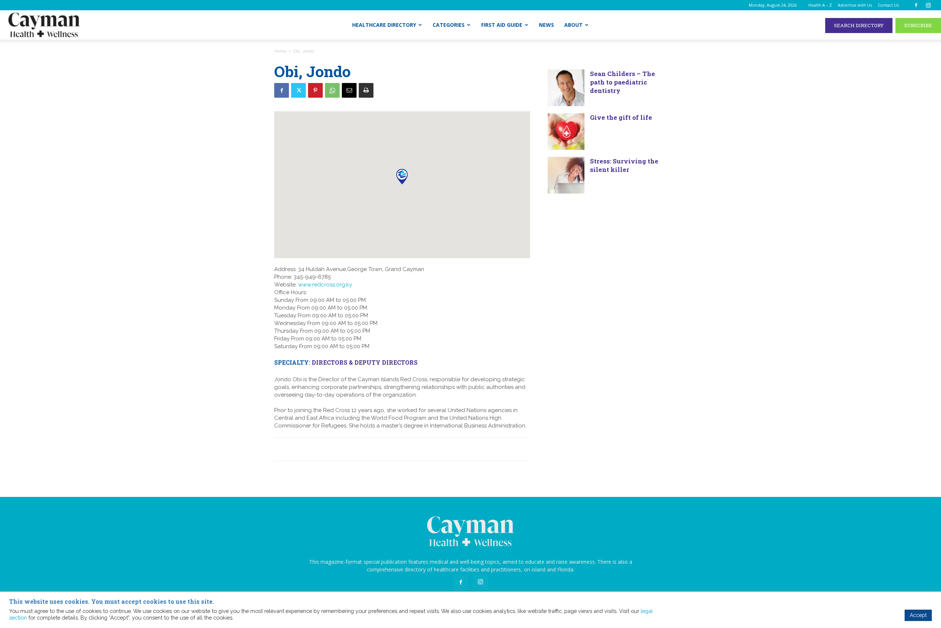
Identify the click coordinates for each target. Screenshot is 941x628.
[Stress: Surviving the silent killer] (566, 175)
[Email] (349, 90)
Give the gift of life (621, 117)
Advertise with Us (855, 5)
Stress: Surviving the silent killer (624, 165)
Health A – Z (820, 5)
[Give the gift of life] (566, 131)
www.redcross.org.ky (325, 284)
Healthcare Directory (384, 24)
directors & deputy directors (365, 362)
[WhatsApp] (332, 90)
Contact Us (888, 5)
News (546, 24)
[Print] (366, 90)
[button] (402, 176)
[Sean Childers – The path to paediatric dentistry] (566, 87)
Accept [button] (918, 615)
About (573, 24)
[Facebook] (916, 5)
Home (280, 51)
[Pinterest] (315, 90)
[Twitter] (298, 90)
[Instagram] (928, 5)
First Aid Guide (501, 24)
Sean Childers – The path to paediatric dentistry (622, 82)
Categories (449, 24)
